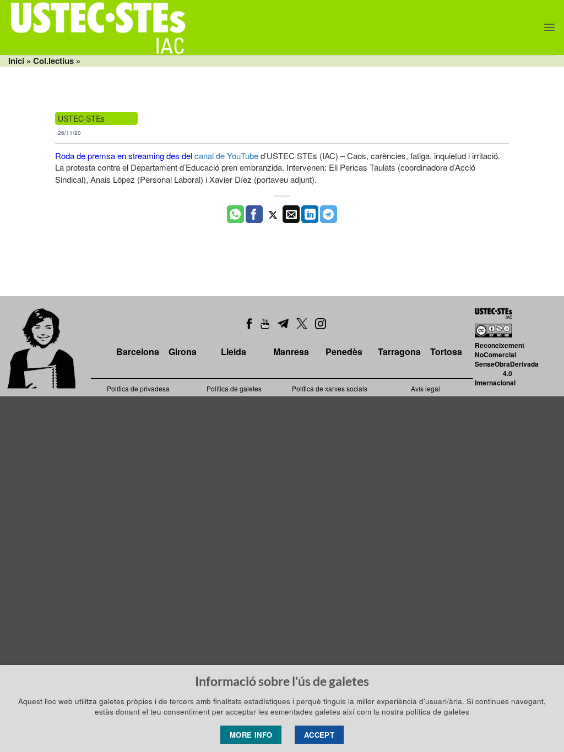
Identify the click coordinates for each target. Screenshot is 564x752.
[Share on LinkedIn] (309, 214)
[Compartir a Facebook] (254, 214)
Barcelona (137, 351)
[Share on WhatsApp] (235, 214)
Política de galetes (234, 388)
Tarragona (399, 351)
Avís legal (425, 388)
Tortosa (446, 351)
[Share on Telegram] (328, 214)
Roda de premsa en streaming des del (123, 155)
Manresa (291, 351)
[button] (549, 27)
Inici (16, 61)
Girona (183, 351)
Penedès (344, 351)
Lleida (233, 351)
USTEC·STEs (81, 118)
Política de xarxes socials (329, 388)
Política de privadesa (138, 388)
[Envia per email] (291, 214)
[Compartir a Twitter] (272, 214)
